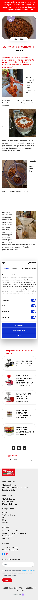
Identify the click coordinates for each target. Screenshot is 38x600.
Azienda (5, 512)
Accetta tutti (19, 325)
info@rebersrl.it (12, 550)
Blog (4, 520)
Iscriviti (7, 580)
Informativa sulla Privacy (11, 531)
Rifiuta (19, 335)
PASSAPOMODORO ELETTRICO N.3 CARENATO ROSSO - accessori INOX (24, 397)
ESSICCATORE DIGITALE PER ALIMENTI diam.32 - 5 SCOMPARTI (25, 430)
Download (6, 538)
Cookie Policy (7, 536)
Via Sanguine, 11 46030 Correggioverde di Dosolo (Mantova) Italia (15, 487)
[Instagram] (7, 554)
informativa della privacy (28, 570)
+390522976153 (11, 547)
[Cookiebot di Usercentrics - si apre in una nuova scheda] (28, 263)
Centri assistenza (9, 515)
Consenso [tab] (5, 268)
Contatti (5, 522)
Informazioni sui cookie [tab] (28, 268)
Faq (3, 517)
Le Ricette (19, 50)
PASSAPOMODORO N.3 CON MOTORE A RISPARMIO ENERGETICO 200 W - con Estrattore (24, 380)
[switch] (33, 305)
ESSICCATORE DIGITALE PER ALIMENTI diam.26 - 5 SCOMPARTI (25, 414)
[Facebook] (3, 554)
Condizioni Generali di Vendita (14, 533)
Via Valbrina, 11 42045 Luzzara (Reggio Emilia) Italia (10, 501)
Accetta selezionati (19, 330)
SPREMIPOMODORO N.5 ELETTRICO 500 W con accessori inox (24, 363)
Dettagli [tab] (14, 268)
